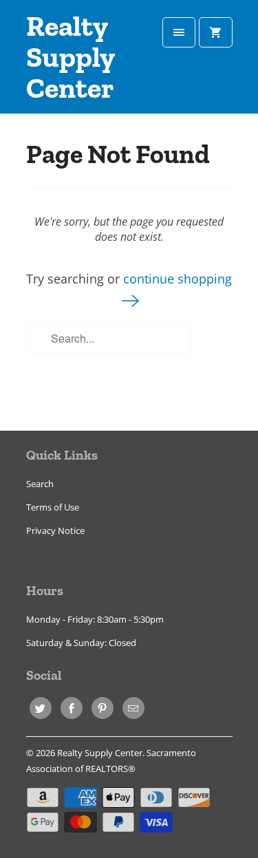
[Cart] (215, 32)
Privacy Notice (55, 530)
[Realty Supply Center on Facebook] (72, 708)
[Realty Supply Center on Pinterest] (103, 708)
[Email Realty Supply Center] (133, 708)
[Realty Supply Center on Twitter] (41, 708)
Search (40, 484)
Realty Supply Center (70, 57)
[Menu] (178, 32)
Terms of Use (52, 507)
